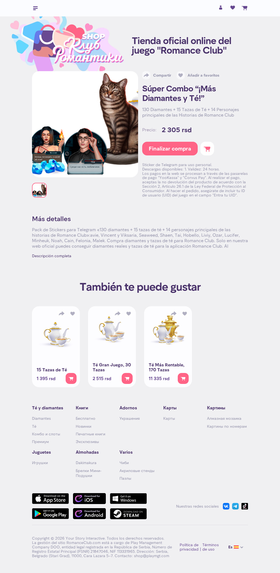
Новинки (83, 426)
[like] (72, 313)
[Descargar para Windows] (128, 498)
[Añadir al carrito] (207, 148)
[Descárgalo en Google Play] (50, 513)
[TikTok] (244, 506)
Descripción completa (51, 255)
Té (34, 426)
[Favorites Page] (232, 8)
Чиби (124, 462)
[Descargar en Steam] (128, 513)
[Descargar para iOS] (89, 498)
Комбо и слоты (46, 434)
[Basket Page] (244, 8)
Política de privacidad (189, 547)
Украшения (129, 418)
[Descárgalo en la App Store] (50, 498)
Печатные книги (90, 434)
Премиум (40, 441)
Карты (169, 418)
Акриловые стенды (136, 470)
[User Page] (220, 9)
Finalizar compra (170, 148)
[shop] (71, 378)
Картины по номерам (227, 426)
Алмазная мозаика (224, 418)
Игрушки (40, 462)
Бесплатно (85, 418)
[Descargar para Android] (89, 513)
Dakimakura (86, 462)
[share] (61, 313)
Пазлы (125, 478)
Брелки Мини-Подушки (88, 473)
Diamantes (41, 418)
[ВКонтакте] (226, 506)
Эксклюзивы (87, 441)
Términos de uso (210, 547)
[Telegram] (235, 506)
